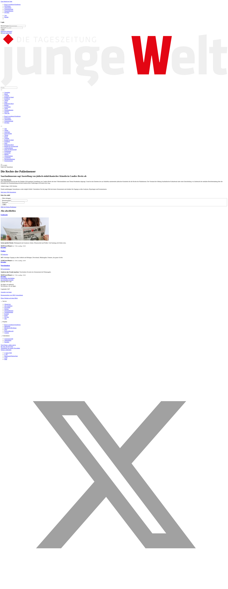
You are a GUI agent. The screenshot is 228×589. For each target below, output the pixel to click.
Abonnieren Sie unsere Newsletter (10, 348)
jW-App (6, 317)
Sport (5, 102)
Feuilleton (7, 99)
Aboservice (7, 304)
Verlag (6, 108)
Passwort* (5, 202)
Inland (6, 94)
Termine (6, 111)
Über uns (6, 113)
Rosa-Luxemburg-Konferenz (12, 4)
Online (3, 251)
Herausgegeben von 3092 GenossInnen (12, 295)
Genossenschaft (8, 9)
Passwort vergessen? (6, 31)
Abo (5, 15)
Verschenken (5, 265)
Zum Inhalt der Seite (6, 1)
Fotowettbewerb (8, 331)
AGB (5, 357)
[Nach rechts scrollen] (1, 164)
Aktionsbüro (7, 7)
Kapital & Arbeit (9, 97)
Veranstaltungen (8, 11)
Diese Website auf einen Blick (9, 298)
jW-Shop (6, 12)
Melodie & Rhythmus (10, 328)
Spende (6, 17)
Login (2, 29)
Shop (5, 329)
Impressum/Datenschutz (11, 356)
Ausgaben (7, 92)
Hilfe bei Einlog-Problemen (8, 207)
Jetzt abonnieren (8, 192)
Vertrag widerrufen (6, 350)
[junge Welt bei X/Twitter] (114, 587)
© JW (6, 354)
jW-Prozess (7, 6)
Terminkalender (8, 312)
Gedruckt (4, 215)
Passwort (3, 27)
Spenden (6, 342)
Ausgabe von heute (6, 292)
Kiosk (6, 315)
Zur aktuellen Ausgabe (7, 280)
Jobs (5, 318)
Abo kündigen (8, 306)
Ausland (6, 95)
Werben (6, 309)
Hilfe (5, 359)
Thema (6, 100)
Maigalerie (7, 326)
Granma (6, 332)
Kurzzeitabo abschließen (8, 278)
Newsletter (7, 307)
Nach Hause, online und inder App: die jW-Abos (8, 345)
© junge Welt (8, 353)
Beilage (6, 105)
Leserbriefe (7, 107)
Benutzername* (6, 200)
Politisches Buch (9, 103)
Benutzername (5, 26)
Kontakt (6, 314)
